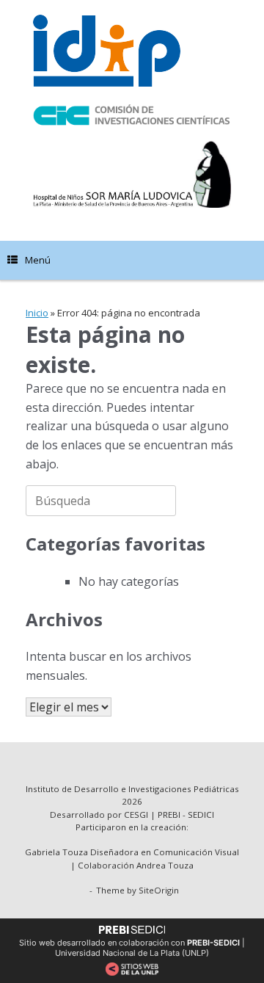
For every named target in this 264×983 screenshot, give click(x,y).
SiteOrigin (159, 890)
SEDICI (201, 814)
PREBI (169, 814)
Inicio (37, 312)
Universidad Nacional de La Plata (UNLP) (132, 953)
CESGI (137, 814)
